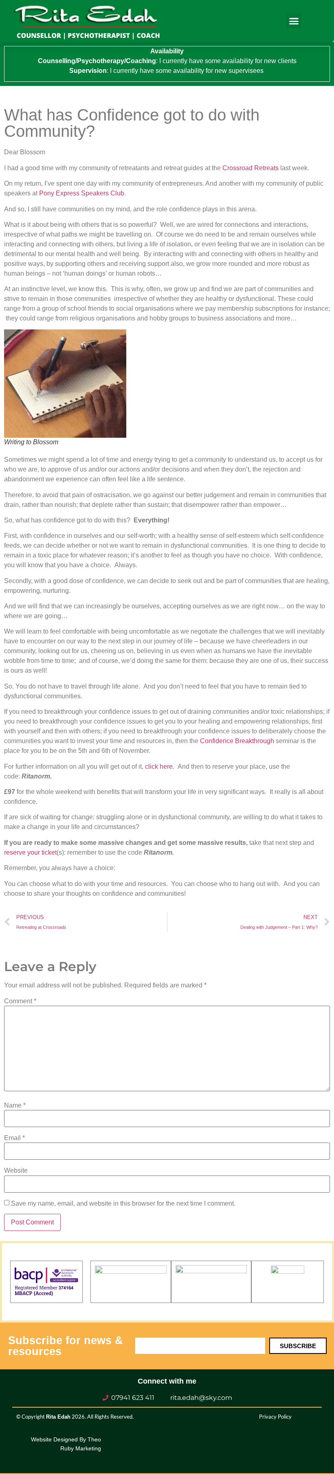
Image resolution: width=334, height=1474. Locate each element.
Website (16, 1170)
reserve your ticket (30, 852)
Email (14, 1138)
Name (15, 1105)
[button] (294, 21)
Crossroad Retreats (250, 168)
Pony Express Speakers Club (81, 193)
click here (159, 766)
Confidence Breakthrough (237, 740)
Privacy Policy (275, 1416)
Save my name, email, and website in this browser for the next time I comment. (123, 1203)
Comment (20, 1001)
